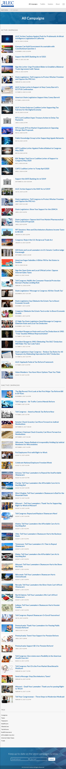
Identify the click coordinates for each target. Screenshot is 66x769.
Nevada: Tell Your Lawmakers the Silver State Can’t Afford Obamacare (38, 586)
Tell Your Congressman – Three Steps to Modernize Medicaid (39, 697)
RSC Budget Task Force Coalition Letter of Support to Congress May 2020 (36, 159)
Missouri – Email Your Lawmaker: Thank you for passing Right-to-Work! (39, 687)
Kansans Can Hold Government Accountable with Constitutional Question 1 (35, 47)
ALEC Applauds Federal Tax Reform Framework (34, 362)
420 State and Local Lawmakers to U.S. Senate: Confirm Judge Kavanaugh (39, 251)
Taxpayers (4, 721)
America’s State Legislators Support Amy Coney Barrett (37, 97)
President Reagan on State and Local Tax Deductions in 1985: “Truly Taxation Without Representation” (39, 332)
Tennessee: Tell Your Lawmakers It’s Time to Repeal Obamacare (36, 545)
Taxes (3, 718)
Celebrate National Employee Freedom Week (33, 463)
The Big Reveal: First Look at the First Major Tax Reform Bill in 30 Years (39, 392)
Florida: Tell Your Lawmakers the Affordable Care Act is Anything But (37, 484)
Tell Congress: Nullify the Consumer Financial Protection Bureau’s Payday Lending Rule (37, 282)
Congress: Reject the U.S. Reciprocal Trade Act (34, 240)
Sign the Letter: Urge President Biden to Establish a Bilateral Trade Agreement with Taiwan (39, 68)
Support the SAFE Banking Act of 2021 (30, 57)
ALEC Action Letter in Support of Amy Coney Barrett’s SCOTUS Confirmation (37, 88)
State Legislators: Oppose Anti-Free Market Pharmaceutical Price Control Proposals (39, 220)
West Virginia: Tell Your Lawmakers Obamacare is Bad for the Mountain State (39, 494)
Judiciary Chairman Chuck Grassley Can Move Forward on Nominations (38, 433)
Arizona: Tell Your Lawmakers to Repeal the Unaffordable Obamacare (38, 474)
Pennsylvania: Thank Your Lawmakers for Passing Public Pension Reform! (37, 626)
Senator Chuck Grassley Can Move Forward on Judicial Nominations (37, 423)
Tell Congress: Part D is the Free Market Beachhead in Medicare (36, 667)
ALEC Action (4, 10)
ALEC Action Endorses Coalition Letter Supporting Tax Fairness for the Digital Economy (37, 108)
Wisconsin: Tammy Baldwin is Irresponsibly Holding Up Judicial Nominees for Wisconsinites (39, 443)
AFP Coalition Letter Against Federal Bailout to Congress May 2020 (38, 149)
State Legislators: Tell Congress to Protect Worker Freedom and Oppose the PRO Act (39, 78)
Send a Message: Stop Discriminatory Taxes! (32, 676)
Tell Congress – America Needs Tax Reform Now (34, 412)
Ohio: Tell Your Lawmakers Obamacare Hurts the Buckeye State (38, 535)
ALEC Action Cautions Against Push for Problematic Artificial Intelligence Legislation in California (39, 37)
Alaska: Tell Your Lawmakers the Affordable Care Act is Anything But (37, 525)
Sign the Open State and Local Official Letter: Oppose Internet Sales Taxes (36, 271)
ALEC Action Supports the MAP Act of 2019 (32, 189)
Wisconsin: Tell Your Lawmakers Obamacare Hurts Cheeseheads (35, 575)
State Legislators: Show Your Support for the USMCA (36, 209)
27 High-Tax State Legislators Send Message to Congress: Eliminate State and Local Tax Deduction (38, 322)
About (58, 4)
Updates (50, 4)
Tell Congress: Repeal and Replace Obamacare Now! (36, 513)
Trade (3, 741)
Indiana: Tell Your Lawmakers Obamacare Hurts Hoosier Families (37, 606)
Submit (52, 759)
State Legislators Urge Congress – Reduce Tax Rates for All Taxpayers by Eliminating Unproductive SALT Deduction (39, 353)
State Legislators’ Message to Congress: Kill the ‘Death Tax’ (39, 291)
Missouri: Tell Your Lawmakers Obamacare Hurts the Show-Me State (38, 565)
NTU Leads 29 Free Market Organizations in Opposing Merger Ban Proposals (36, 129)
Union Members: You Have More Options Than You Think (37, 372)
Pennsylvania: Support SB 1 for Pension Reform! (34, 646)
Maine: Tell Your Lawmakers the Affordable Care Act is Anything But (37, 555)
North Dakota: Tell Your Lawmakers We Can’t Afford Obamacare (36, 596)
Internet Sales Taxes (7, 738)
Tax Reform (5, 729)
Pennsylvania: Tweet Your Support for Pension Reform (37, 636)
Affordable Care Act (7, 735)
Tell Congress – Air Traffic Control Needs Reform (35, 402)
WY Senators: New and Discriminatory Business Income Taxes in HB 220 (39, 231)
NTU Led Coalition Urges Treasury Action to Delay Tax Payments (37, 119)
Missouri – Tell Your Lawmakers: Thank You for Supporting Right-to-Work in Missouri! (38, 504)
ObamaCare (5, 726)
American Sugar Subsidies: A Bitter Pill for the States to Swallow (37, 261)
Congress (4, 715)
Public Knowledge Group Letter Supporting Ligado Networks (39, 138)
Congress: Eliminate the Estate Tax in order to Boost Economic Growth (40, 312)
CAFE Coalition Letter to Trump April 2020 (32, 169)
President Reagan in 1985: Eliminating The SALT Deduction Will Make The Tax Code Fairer (38, 343)
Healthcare (4, 724)
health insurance (6, 732)
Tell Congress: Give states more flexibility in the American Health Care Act (38, 657)
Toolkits (42, 4)
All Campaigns (33, 4)
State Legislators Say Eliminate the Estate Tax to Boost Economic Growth (37, 302)
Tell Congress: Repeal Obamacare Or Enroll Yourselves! (37, 615)
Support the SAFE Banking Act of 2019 (30, 179)
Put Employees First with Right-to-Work (31, 452)
